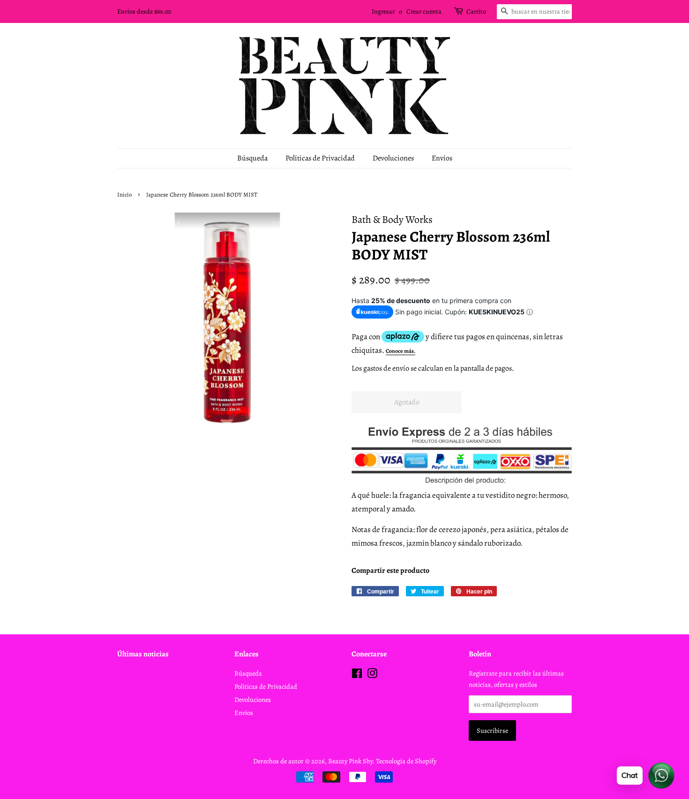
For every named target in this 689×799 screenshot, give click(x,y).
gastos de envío (386, 368)
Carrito (476, 11)
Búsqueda (252, 158)
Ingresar (383, 11)
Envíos (442, 158)
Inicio (124, 194)
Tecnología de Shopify (406, 761)
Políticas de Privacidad (320, 158)
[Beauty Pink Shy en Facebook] (357, 675)
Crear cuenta (424, 11)
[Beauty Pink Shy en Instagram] (372, 675)
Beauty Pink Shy (350, 761)
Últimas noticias (143, 654)
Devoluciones (393, 158)
